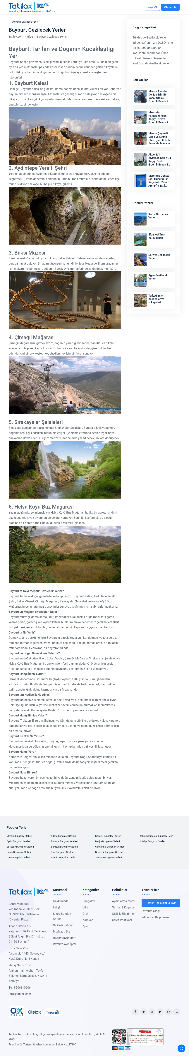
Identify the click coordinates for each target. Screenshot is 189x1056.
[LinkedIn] (160, 1011)
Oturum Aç (170, 7)
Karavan (88, 920)
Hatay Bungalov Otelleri (19, 852)
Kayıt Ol (152, 7)
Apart (86, 926)
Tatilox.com (16, 36)
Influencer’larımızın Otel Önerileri (153, 42)
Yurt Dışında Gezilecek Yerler (151, 63)
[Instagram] (151, 1011)
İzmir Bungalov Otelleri (18, 857)
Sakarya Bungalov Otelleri (108, 857)
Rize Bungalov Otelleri (62, 852)
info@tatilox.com (20, 994)
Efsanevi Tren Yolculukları (156, 236)
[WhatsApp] (168, 1011)
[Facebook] (135, 1011)
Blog (30, 36)
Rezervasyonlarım (64, 938)
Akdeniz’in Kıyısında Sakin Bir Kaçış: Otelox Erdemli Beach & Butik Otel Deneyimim (159, 163)
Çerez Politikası (122, 920)
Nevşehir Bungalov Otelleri (109, 852)
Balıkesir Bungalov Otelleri (20, 846)
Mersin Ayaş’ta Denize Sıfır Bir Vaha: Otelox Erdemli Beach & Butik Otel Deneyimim (158, 100)
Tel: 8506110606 (20, 987)
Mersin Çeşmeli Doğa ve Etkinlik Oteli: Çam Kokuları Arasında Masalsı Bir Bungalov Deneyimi (160, 142)
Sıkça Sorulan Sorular (147, 48)
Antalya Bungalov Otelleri (152, 841)
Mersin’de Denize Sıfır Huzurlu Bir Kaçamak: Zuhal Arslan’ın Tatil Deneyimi (158, 182)
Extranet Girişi (151, 911)
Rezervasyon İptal (64, 944)
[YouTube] (176, 1011)
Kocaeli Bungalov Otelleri (108, 836)
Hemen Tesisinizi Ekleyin (160, 903)
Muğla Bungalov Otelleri (107, 841)
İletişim (57, 907)
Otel (85, 913)
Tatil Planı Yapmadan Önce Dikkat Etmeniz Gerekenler (150, 55)
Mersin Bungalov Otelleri (19, 836)
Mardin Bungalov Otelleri (63, 857)
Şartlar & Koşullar (123, 907)
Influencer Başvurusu (155, 917)
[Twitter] (143, 1011)
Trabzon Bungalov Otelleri (64, 841)
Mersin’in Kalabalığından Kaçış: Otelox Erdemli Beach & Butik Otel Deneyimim (158, 121)
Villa (85, 907)
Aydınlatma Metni (123, 901)
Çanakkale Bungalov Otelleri (109, 846)
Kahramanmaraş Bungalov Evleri (156, 836)
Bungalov (89, 901)
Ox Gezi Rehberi (63, 925)
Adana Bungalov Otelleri (63, 836)
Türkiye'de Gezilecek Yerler (24, 21)
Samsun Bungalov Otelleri (64, 846)
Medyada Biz (61, 931)
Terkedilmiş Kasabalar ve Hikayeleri (156, 299)
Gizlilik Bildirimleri (123, 913)
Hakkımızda (60, 901)
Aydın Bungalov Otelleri (18, 841)
